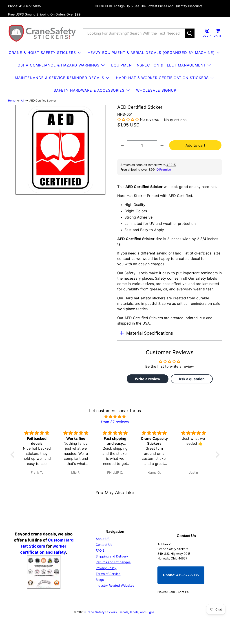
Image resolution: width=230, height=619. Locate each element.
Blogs (100, 579)
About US (103, 539)
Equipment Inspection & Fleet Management (158, 65)
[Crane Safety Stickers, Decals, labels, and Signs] (42, 33)
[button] (128, 119)
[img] (115, 416)
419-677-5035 (181, 575)
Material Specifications (149, 333)
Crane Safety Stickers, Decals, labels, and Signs (120, 612)
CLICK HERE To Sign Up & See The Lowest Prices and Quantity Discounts (148, 6)
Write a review (147, 379)
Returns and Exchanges (113, 562)
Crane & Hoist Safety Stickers (42, 52)
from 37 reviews (115, 422)
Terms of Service (108, 574)
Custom (55, 540)
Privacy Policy (106, 568)
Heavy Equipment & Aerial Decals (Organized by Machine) (151, 52)
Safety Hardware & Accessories (89, 90)
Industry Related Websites (115, 585)
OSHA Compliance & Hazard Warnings (59, 65)
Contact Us (104, 544)
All (22, 100)
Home (11, 100)
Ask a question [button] (192, 379)
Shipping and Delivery (112, 556)
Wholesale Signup (156, 90)
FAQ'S (100, 550)
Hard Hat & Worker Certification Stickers (162, 77)
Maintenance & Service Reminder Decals (59, 77)
